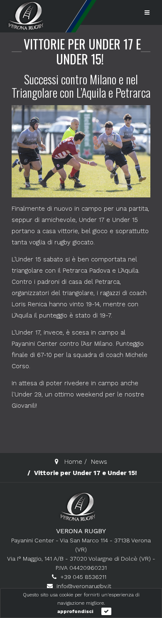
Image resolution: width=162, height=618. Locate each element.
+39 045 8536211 (83, 577)
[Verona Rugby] (25, 15)
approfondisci (75, 611)
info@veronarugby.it (83, 586)
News (99, 461)
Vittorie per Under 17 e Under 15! (82, 51)
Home (73, 461)
